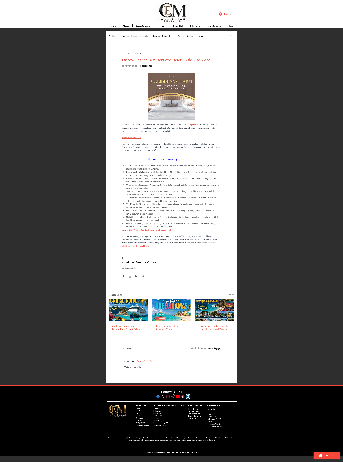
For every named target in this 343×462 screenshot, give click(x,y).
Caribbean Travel (140, 262)
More (201, 36)
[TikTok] (173, 396)
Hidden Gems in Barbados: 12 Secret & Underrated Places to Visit (213, 327)
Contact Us (212, 416)
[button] (231, 36)
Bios (209, 411)
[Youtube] (178, 396)
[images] (188, 396)
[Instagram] (168, 396)
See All (231, 294)
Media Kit (211, 414)
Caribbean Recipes (185, 36)
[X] (163, 396)
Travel (125, 262)
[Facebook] (158, 396)
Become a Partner (215, 422)
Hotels (154, 262)
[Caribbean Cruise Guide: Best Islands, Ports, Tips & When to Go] (128, 310)
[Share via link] (143, 276)
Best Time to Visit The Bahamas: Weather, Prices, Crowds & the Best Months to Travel (169, 327)
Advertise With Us (215, 419)
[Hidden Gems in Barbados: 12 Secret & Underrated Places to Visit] (214, 310)
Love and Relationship (162, 36)
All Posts (112, 36)
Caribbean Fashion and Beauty (135, 36)
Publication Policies (215, 427)
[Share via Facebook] (123, 276)
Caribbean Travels (129, 268)
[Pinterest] (183, 396)
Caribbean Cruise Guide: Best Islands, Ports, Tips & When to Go (127, 327)
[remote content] (171, 159)
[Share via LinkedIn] (136, 276)
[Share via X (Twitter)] (129, 276)
